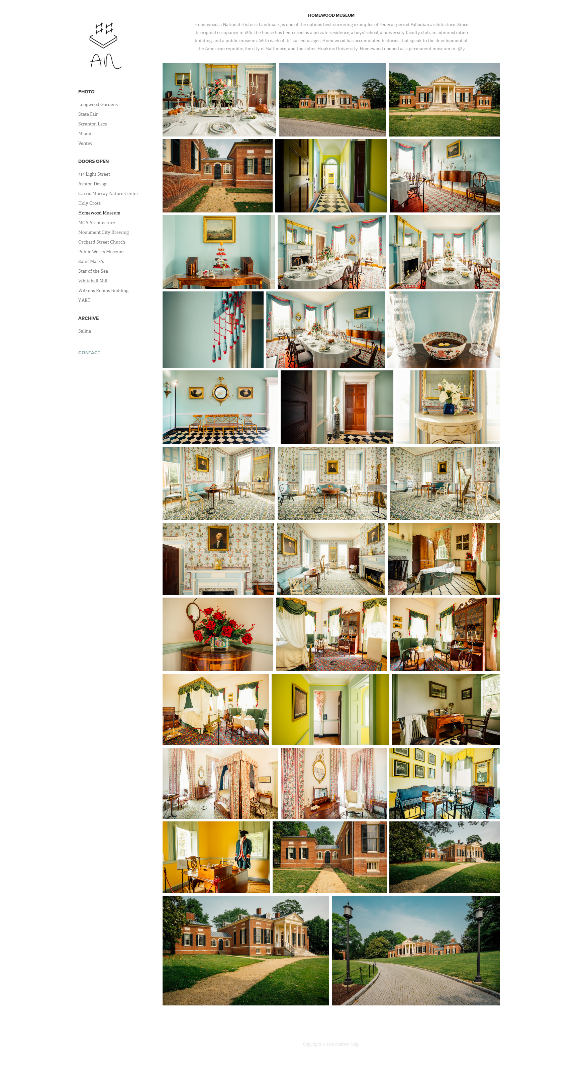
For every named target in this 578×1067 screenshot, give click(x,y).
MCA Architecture (96, 223)
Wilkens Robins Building (103, 290)
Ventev (85, 143)
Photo (86, 91)
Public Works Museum (101, 252)
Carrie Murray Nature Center (108, 193)
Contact (89, 352)
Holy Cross (89, 203)
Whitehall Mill (92, 281)
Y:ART (84, 300)
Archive (88, 318)
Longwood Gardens (98, 104)
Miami (84, 134)
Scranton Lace (92, 124)
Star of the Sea (93, 271)
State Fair (88, 114)
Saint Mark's (91, 261)
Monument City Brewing (103, 232)
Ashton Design (93, 184)
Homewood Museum (99, 213)
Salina (84, 331)
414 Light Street (94, 174)
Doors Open (93, 161)
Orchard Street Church (101, 242)
